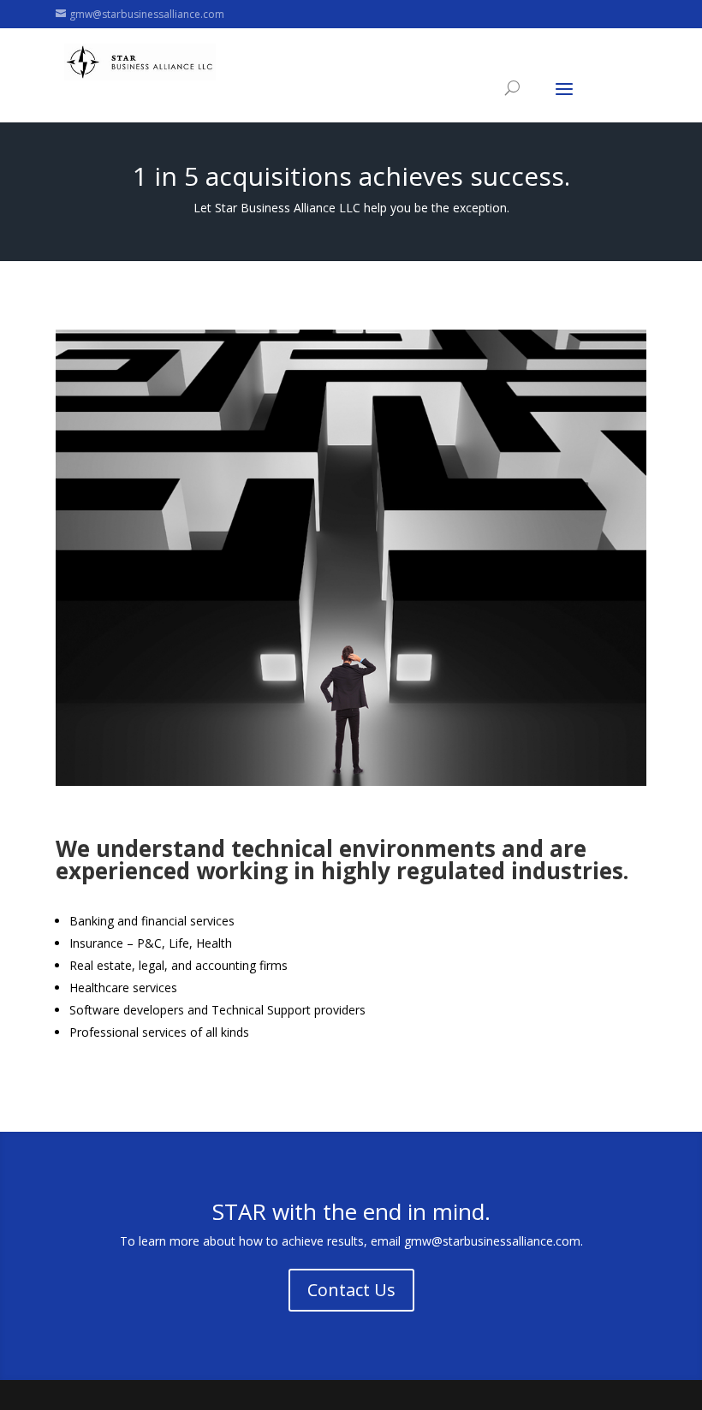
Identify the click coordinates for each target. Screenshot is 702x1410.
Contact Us (351, 1289)
